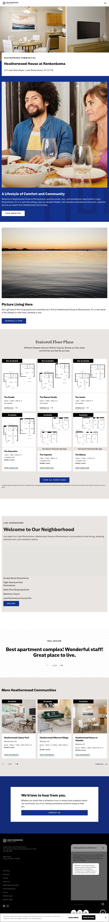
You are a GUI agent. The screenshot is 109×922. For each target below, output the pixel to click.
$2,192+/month (45, 750)
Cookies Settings (73, 917)
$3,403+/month (80, 463)
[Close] (105, 917)
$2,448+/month (45, 463)
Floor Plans (6, 871)
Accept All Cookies (88, 917)
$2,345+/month (9, 747)
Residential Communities (11, 885)
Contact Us (6, 882)
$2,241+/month (9, 460)
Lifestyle (5, 878)
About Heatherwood (9, 889)
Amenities (6, 874)
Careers (5, 892)
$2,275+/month (80, 750)
